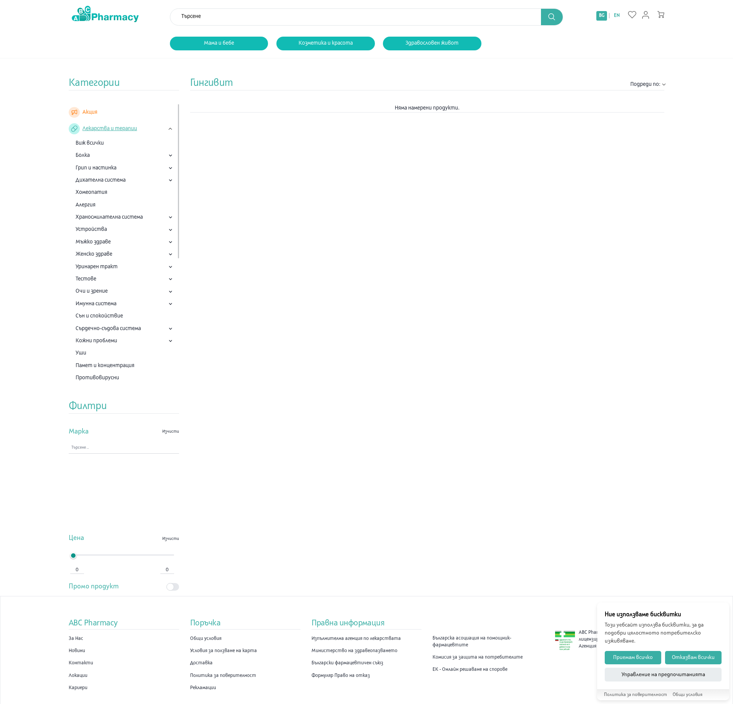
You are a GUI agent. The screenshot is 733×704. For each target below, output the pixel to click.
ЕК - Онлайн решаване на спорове (470, 669)
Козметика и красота (326, 43)
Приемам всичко (633, 658)
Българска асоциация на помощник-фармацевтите (472, 642)
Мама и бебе (219, 43)
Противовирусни (97, 378)
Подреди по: (645, 84)
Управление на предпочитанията (663, 675)
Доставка (201, 663)
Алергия (85, 205)
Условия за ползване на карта (223, 651)
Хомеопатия (91, 192)
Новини (77, 651)
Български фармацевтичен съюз (347, 663)
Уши (81, 353)
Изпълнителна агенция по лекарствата (356, 638)
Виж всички (90, 143)
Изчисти (170, 432)
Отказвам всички (693, 658)
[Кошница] (660, 14)
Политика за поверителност (223, 675)
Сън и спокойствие (99, 316)
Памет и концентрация (105, 366)
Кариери (78, 688)
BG (601, 15)
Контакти (81, 663)
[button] (552, 17)
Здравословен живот (432, 43)
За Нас (76, 638)
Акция (89, 112)
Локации (78, 675)
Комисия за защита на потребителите (478, 657)
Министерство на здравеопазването (354, 651)
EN (617, 15)
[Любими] (632, 15)
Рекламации (203, 688)
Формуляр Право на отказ (341, 675)
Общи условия (205, 638)
